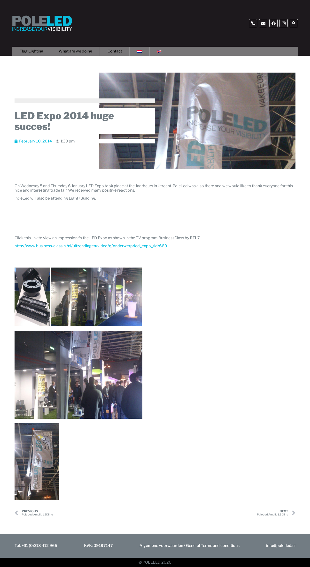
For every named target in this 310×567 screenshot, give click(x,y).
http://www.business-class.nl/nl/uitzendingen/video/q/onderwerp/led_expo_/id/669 (91, 246)
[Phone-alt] (253, 23)
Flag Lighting (31, 51)
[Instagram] (283, 23)
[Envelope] (263, 23)
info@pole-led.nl (280, 545)
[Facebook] (273, 23)
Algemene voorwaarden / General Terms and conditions (190, 545)
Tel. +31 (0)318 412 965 (36, 545)
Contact (115, 51)
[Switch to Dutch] (139, 51)
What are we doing (75, 51)
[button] (294, 23)
